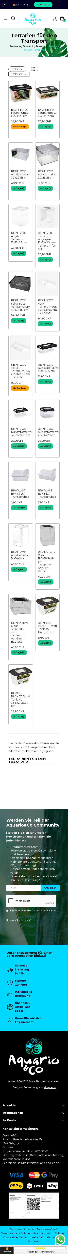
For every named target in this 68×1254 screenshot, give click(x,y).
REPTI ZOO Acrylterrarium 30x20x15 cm (21, 174)
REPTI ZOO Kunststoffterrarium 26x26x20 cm (51, 432)
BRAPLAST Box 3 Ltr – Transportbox (47, 493)
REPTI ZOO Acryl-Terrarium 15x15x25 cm (19, 238)
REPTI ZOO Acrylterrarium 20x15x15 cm (47, 174)
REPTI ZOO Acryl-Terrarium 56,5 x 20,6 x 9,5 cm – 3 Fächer (20, 371)
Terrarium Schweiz (21, 1229)
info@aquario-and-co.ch (43, 1163)
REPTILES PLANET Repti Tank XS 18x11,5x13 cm (47, 627)
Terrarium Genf (46, 1229)
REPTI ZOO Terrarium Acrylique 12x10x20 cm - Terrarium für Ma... (47, 241)
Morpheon (50, 1087)
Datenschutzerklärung (44, 910)
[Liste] (38, 69)
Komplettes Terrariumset (19, 1237)
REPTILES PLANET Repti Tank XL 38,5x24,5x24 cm (20, 699)
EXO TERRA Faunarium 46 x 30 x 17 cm (47, 112)
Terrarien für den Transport (27, 760)
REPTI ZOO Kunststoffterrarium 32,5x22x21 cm (24, 432)
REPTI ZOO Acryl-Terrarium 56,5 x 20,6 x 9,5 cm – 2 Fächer (47, 307)
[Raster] (33, 69)
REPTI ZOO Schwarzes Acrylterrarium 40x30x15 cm (21, 305)
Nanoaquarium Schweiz (50, 1233)
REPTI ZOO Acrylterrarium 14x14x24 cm (21, 555)
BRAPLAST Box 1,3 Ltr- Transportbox (20, 493)
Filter (18, 69)
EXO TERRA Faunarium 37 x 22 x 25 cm (20, 112)
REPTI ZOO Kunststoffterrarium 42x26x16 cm (51, 367)
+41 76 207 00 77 (37, 1151)
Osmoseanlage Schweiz (16, 1233)
